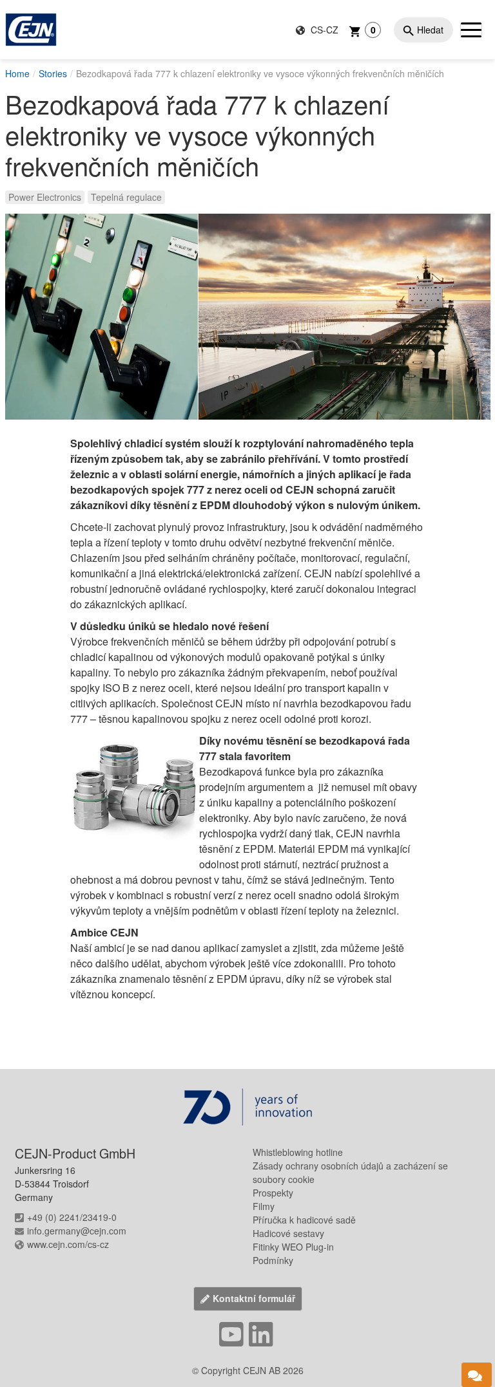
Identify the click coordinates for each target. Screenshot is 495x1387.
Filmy (264, 1206)
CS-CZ (323, 29)
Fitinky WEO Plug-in (293, 1246)
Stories (53, 73)
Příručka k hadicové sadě (304, 1219)
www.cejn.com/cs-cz (68, 1244)
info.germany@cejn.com (76, 1230)
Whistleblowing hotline (298, 1152)
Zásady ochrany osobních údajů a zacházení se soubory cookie (350, 1172)
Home (17, 73)
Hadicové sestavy (288, 1233)
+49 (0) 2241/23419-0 (72, 1217)
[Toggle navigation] (471, 29)
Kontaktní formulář (254, 1298)
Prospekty (273, 1192)
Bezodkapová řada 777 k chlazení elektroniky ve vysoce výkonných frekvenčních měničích (260, 73)
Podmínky (273, 1260)
